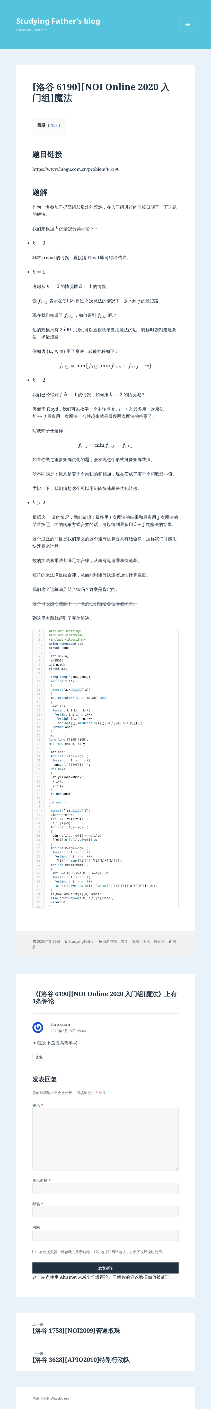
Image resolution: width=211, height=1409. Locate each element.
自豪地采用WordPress (50, 1398)
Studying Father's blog (58, 21)
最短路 (159, 941)
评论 (37, 1105)
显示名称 (41, 1180)
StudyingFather (81, 941)
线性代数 (110, 941)
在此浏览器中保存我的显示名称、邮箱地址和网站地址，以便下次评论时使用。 (102, 1251)
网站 (36, 1227)
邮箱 (37, 1203)
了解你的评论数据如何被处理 (141, 1277)
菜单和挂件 (187, 31)
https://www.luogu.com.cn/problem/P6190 (76, 169)
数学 (124, 941)
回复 (39, 1057)
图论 (146, 941)
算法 (135, 941)
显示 (54, 125)
